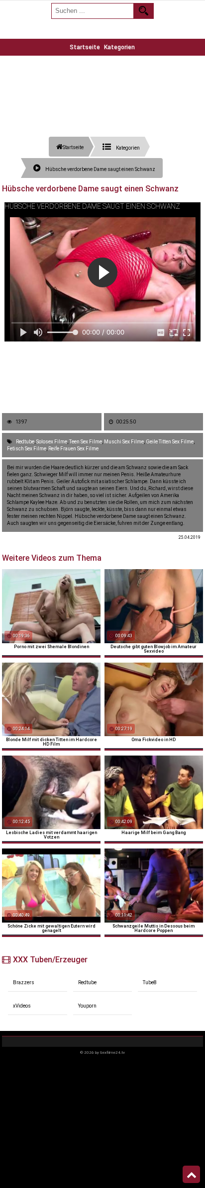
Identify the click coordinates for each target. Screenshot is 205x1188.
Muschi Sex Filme (124, 441)
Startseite (85, 47)
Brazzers (23, 982)
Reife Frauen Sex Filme (73, 448)
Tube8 (150, 982)
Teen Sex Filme (85, 441)
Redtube (25, 441)
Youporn (87, 1006)
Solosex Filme (51, 441)
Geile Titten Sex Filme (170, 441)
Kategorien (119, 47)
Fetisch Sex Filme (26, 448)
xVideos (22, 1006)
